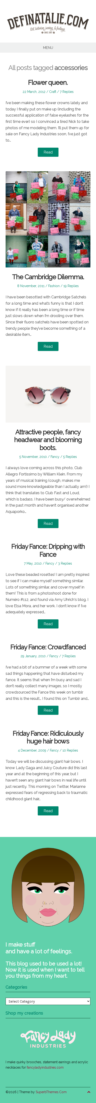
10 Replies (70, 750)
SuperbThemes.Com (51, 1092)
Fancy (55, 457)
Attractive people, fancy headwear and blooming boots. (48, 440)
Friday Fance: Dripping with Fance (48, 550)
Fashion (54, 286)
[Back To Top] (88, 1092)
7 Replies (67, 92)
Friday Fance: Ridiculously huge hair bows (48, 737)
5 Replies (70, 457)
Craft (52, 92)
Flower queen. (48, 82)
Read (48, 152)
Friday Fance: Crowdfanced (48, 647)
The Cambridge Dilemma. (48, 277)
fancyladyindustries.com (45, 1067)
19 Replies (71, 286)
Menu (48, 48)
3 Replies (65, 563)
